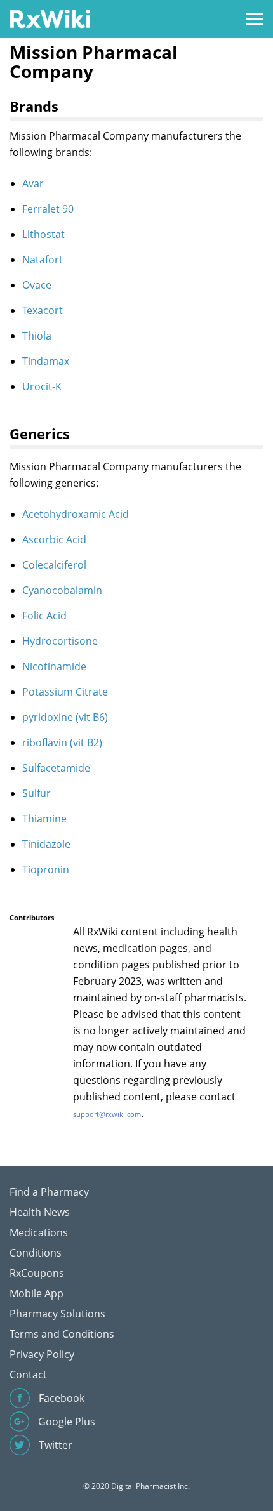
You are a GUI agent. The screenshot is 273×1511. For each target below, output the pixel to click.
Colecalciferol (54, 565)
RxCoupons (37, 1273)
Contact (28, 1375)
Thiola (36, 336)
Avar (33, 183)
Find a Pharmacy (49, 1192)
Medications (39, 1232)
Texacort (42, 310)
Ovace (36, 285)
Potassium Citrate (65, 692)
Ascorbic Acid (54, 539)
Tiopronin (45, 869)
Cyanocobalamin (62, 590)
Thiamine (44, 819)
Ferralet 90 (48, 209)
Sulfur (36, 793)
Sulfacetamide (56, 768)
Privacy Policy (42, 1354)
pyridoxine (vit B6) (65, 717)
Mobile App (36, 1293)
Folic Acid (44, 616)
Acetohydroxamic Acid (75, 514)
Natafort (42, 260)
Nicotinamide (54, 666)
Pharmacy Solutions (57, 1314)
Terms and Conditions (62, 1334)
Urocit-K (42, 386)
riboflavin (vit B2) (62, 742)
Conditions (36, 1253)
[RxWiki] (50, 18)
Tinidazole (46, 844)
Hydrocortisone (60, 641)
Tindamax (45, 361)
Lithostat (43, 234)
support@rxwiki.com (107, 1114)
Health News (40, 1212)
